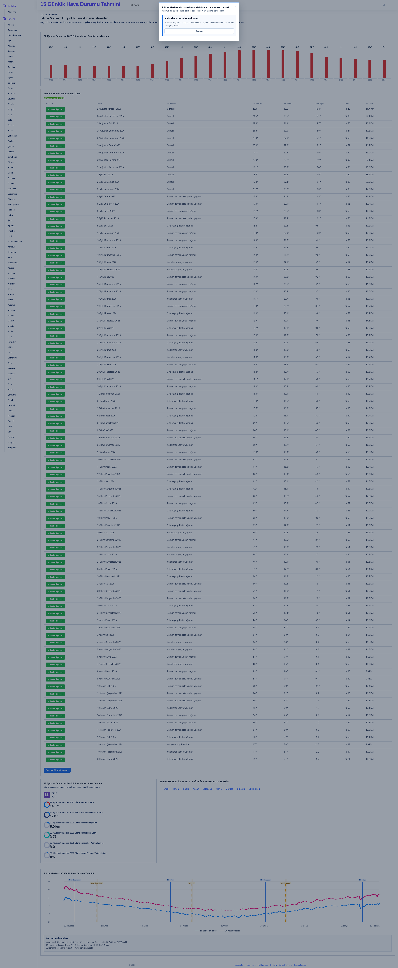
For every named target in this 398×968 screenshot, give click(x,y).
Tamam (199, 31)
